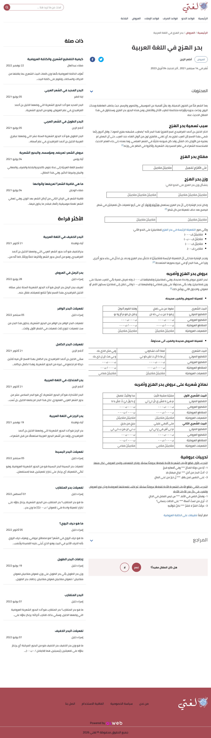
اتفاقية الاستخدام (93, 703)
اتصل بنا (70, 703)
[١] (122, 145)
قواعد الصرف (170, 18)
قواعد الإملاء (152, 18)
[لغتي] (195, 7)
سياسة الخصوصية (121, 703)
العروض (136, 18)
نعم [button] (136, 567)
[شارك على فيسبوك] (92, 59)
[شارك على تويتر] (101, 59)
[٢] (166, 209)
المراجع (200, 539)
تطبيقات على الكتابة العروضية (180, 515)
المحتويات (200, 90)
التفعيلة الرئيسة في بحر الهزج (179, 229)
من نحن (144, 703)
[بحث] (7, 7)
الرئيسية (203, 18)
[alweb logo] (114, 723)
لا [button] (124, 567)
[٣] (154, 262)
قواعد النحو (187, 18)
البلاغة (124, 18)
